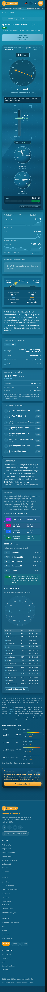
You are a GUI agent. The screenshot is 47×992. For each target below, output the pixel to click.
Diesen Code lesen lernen (30, 207)
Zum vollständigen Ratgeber (17, 689)
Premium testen (22, 784)
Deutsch (6, 944)
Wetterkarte (6, 845)
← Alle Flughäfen (8, 12)
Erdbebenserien (8, 886)
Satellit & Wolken (8, 852)
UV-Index (5, 872)
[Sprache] (26, 3)
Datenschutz (6, 958)
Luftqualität (6, 864)
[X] (20, 827)
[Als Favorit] (31, 24)
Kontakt (5, 930)
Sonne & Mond (7, 909)
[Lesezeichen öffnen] (31, 3)
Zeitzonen (5, 905)
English (24, 944)
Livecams (5, 897)
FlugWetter (6, 893)
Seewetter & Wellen (9, 860)
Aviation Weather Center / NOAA (11, 711)
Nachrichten (6, 901)
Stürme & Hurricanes (10, 889)
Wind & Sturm (7, 856)
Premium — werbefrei (10, 923)
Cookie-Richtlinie (8, 966)
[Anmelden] (35, 3)
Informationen (7, 938)
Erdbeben (5, 882)
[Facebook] (4, 827)
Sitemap (5, 970)
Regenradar (6, 849)
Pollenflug (5, 868)
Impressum (6, 954)
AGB (3, 962)
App (3, 926)
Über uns (5, 934)
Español (15, 944)
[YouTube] (9, 827)
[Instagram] (15, 827)
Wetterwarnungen (9, 912)
